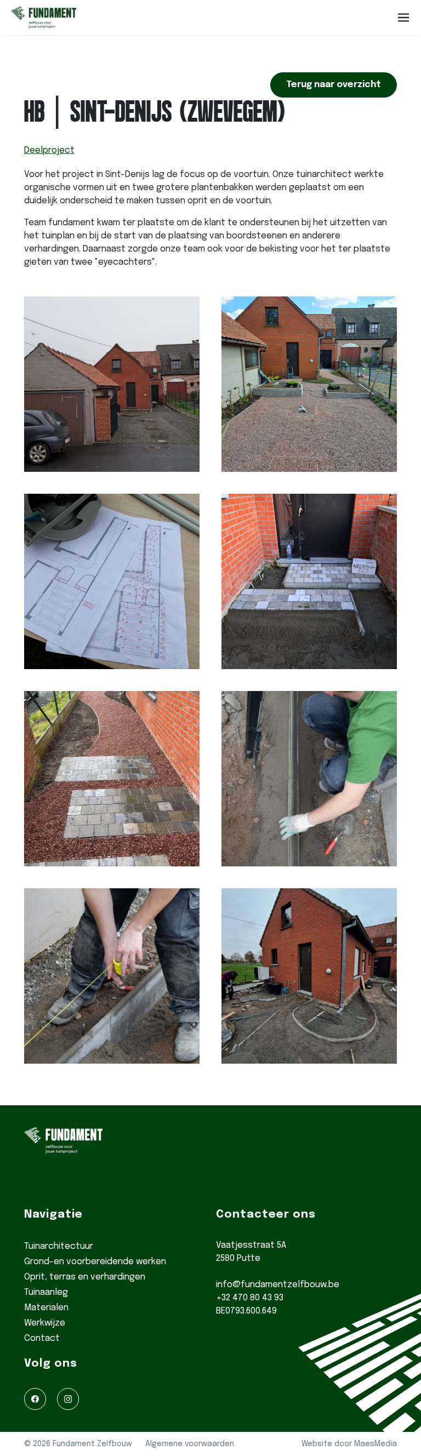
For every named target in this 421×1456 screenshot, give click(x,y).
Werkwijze (44, 1323)
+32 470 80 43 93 (249, 1298)
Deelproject (49, 150)
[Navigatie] (403, 17)
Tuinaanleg (46, 1292)
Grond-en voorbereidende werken (95, 1261)
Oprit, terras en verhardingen (84, 1277)
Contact (42, 1338)
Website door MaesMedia (349, 1444)
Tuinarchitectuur (58, 1246)
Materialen (46, 1307)
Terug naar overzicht (333, 84)
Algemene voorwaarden (189, 1444)
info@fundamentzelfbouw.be (277, 1284)
